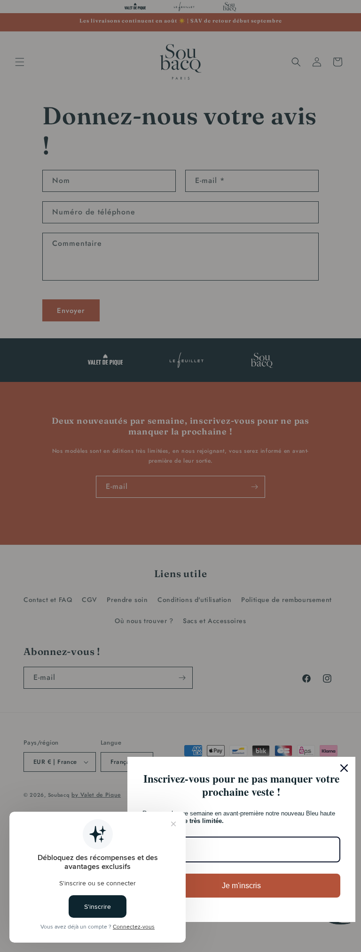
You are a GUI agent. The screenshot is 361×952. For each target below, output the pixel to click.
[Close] (344, 768)
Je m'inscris (241, 886)
